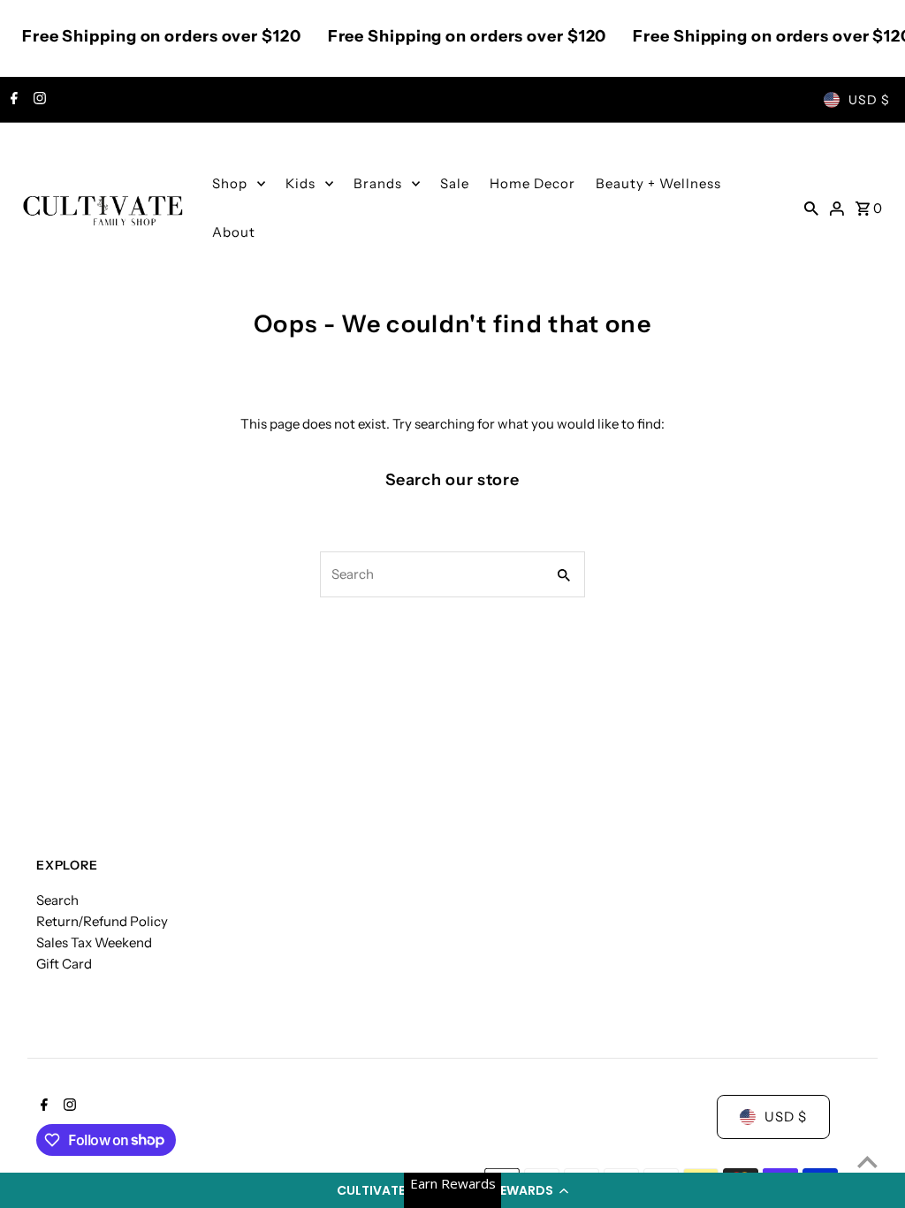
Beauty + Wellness (658, 183)
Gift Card (64, 963)
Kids (300, 183)
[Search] (811, 207)
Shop (229, 183)
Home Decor (532, 183)
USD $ (869, 100)
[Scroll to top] (867, 1161)
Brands (378, 183)
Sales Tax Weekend (94, 942)
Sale (454, 183)
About (233, 232)
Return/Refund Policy (102, 921)
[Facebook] (12, 100)
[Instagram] (37, 100)
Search (57, 900)
